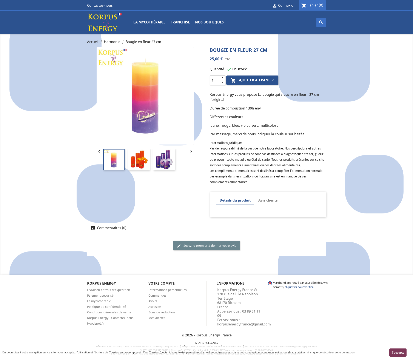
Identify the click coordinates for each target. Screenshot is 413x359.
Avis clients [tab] (268, 200)
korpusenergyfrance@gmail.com (244, 324)
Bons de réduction (161, 312)
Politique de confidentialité (106, 307)
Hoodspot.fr (95, 323)
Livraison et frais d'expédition (108, 290)
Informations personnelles (167, 290)
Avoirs (152, 301)
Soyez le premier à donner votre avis (209, 245)
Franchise (180, 22)
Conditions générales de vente (109, 312)
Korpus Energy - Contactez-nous (110, 318)
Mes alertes (156, 318)
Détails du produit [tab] (235, 200)
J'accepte (397, 352)
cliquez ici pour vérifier (299, 287)
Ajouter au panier (252, 80)
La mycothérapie (149, 22)
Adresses (155, 307)
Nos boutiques (209, 22)
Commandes (157, 295)
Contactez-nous (100, 5)
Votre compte (161, 283)
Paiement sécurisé (100, 295)
